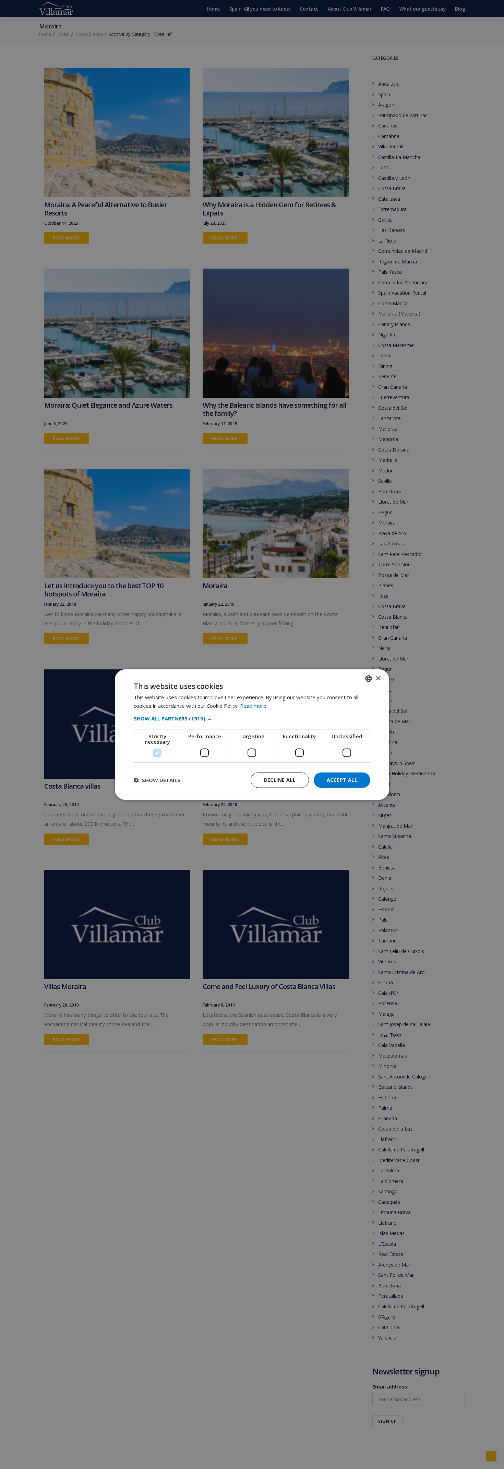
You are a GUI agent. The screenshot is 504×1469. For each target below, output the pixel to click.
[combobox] (368, 678)
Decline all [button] (280, 780)
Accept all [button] (342, 780)
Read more (253, 705)
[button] (252, 718)
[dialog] (252, 734)
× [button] (378, 678)
